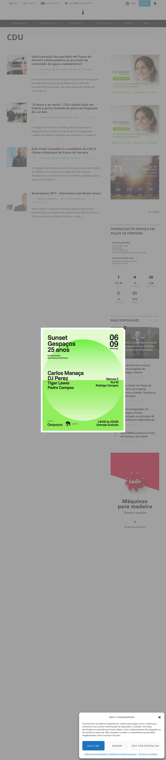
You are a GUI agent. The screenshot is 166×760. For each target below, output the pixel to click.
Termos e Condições (147, 754)
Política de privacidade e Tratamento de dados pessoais (110, 754)
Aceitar (93, 745)
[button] (159, 717)
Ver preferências (145, 745)
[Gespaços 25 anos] (83, 379)
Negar (117, 745)
